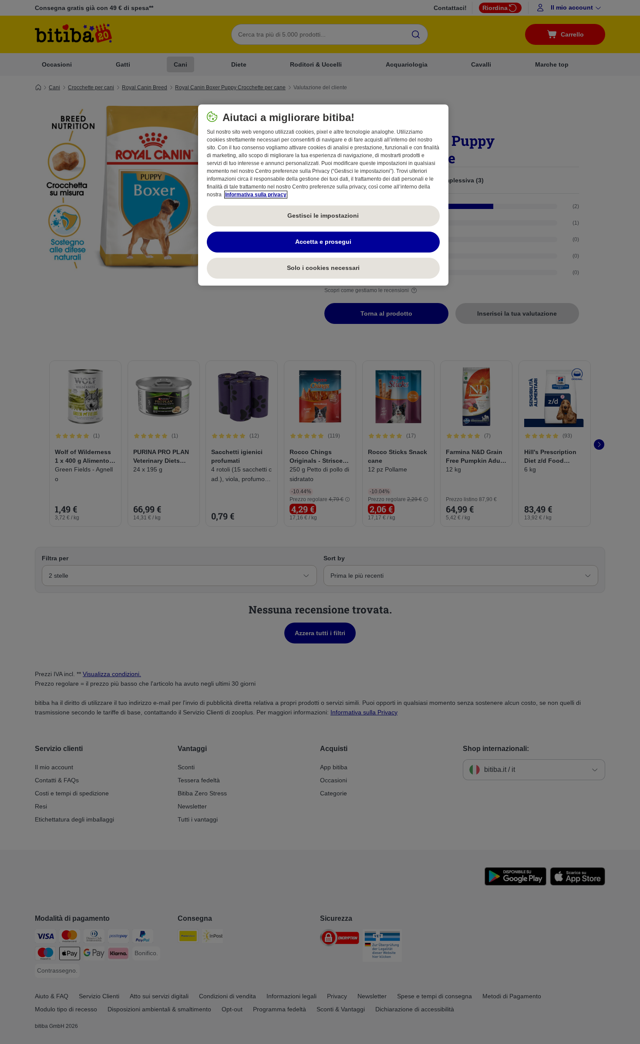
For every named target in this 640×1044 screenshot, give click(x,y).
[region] (323, 195)
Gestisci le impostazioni (323, 215)
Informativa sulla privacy (255, 195)
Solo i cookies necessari (323, 267)
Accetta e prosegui (323, 241)
